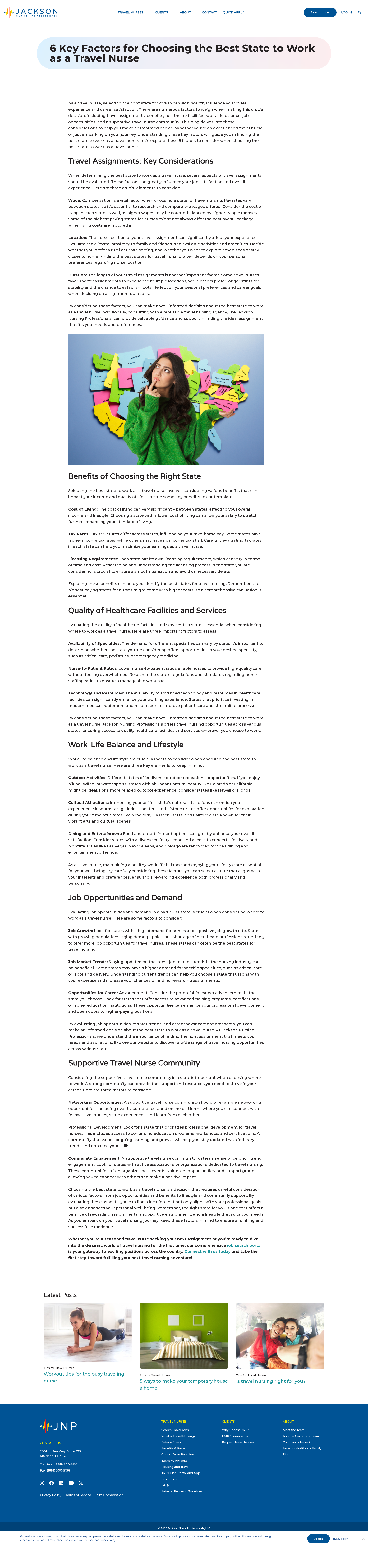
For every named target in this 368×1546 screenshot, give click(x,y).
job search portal (244, 1245)
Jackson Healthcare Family (302, 1448)
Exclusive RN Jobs (174, 1461)
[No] (363, 1539)
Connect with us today (208, 1251)
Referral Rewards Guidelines (181, 1491)
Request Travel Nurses (238, 1442)
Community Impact (296, 1442)
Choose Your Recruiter (177, 1454)
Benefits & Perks (173, 1448)
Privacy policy (340, 1538)
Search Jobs (320, 12)
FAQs (165, 1485)
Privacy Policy (50, 1495)
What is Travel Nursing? (178, 1436)
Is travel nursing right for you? (271, 1381)
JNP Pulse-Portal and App (180, 1473)
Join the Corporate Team (301, 1436)
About (185, 12)
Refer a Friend (171, 1442)
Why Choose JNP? (235, 1430)
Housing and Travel (175, 1467)
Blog (286, 1454)
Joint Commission (109, 1495)
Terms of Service (78, 1495)
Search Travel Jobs (175, 1430)
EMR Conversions (235, 1436)
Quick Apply (233, 12)
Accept (318, 1538)
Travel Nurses (130, 12)
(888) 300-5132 (66, 1464)
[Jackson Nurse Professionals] (31, 12)
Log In (346, 12)
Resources (169, 1479)
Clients (161, 12)
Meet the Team (293, 1430)
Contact (209, 12)
